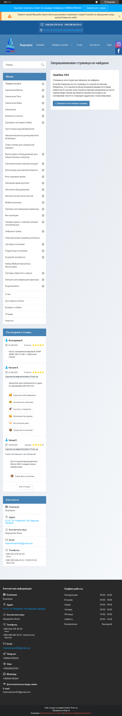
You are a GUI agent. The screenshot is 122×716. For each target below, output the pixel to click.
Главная (40, 45)
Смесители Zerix (13, 96)
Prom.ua (74, 708)
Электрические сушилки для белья (22, 238)
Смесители (10, 109)
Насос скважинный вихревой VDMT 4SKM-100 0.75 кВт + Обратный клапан (25, 354)
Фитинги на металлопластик (19, 196)
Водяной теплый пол (15, 257)
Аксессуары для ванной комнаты (21, 170)
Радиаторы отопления (16, 251)
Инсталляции (11, 215)
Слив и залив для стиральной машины (19, 146)
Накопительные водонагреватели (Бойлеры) (22, 137)
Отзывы (9, 314)
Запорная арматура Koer (17, 183)
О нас (79, 45)
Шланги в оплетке (14, 116)
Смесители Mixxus (14, 90)
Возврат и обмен (13, 307)
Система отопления (15, 244)
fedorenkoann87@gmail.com (19, 543)
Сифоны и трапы (13, 231)
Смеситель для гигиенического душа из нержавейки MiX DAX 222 (25, 384)
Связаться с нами (95, 8)
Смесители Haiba (13, 103)
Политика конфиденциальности (77, 713)
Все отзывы (24, 487)
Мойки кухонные (13, 202)
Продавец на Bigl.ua (61, 710)
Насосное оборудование (17, 189)
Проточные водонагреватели (19, 129)
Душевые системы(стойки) (18, 122)
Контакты (95, 45)
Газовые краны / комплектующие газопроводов (21, 223)
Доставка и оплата (14, 301)
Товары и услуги (60, 45)
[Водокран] (10, 45)
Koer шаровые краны (15, 176)
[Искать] (42, 64)
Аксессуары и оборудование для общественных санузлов (21, 155)
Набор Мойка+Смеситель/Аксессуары (18, 265)
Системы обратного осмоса (18, 273)
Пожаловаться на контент (52, 713)
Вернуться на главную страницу (72, 103)
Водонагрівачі (12, 286)
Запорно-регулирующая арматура (22, 209)
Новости (9, 320)
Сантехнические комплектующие (21, 163)
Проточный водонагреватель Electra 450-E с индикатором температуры (23, 464)
